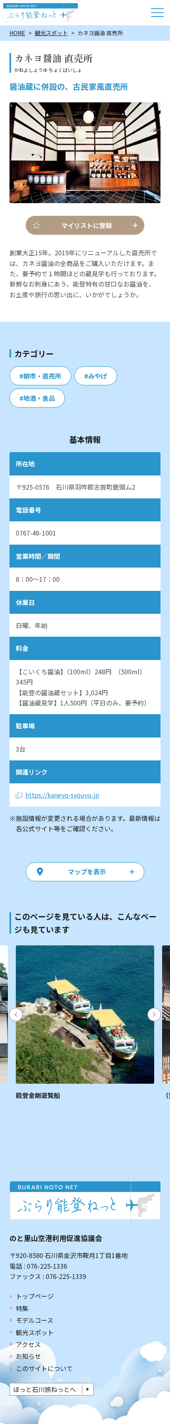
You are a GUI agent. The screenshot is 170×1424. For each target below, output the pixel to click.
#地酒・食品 (37, 398)
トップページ (35, 1296)
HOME (17, 33)
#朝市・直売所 (40, 376)
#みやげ (95, 376)
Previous (16, 1014)
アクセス (28, 1344)
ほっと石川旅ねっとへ (44, 1389)
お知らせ (28, 1356)
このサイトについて (44, 1368)
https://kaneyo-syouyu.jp (62, 795)
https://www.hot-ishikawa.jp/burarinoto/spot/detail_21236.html (85, 1022)
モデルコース (34, 1320)
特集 (22, 1308)
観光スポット (51, 33)
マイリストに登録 (86, 225)
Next (154, 1014)
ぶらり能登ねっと (40, 12)
